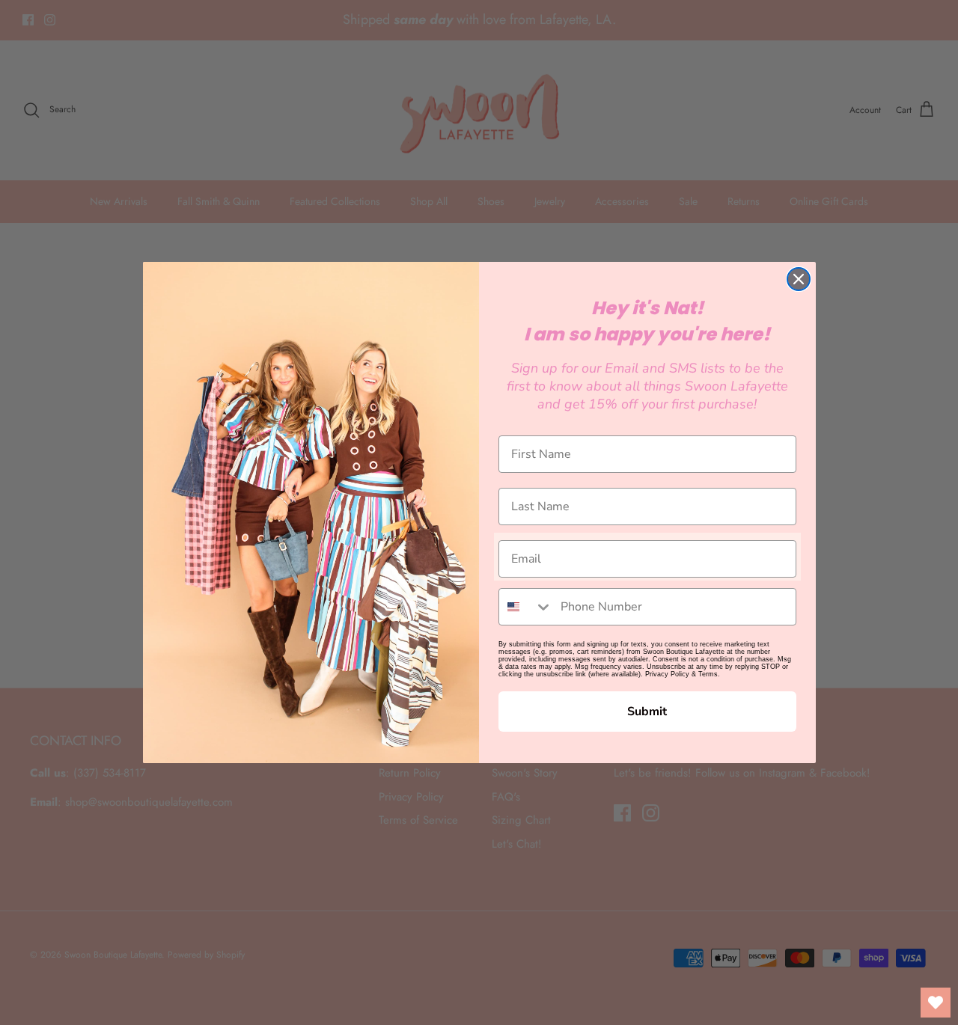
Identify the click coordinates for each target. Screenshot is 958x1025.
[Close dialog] (798, 279)
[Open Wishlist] (936, 1003)
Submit (647, 711)
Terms (708, 674)
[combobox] (526, 607)
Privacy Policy (667, 674)
